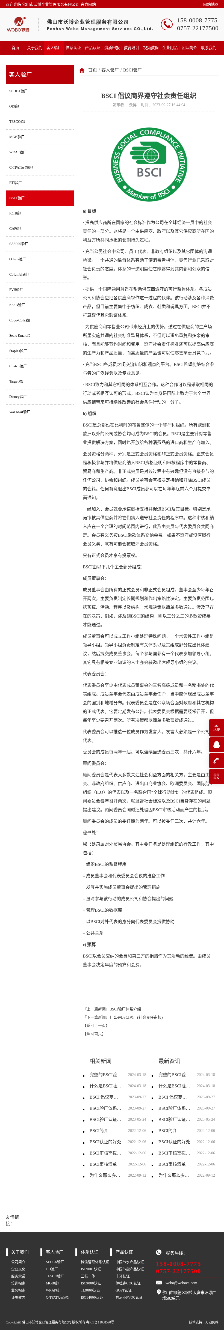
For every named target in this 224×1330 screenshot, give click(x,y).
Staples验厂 (18, 351)
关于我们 (34, 48)
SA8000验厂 (18, 244)
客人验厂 (54, 48)
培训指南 (18, 1283)
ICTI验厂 (16, 213)
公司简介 (18, 1262)
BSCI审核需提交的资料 (106, 1153)
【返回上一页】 (96, 1026)
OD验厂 (15, 106)
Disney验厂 (18, 397)
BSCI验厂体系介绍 (125, 1009)
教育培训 (131, 48)
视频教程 (150, 48)
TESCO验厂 (18, 122)
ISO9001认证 (91, 1269)
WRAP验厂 (17, 152)
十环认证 (123, 1276)
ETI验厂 (15, 183)
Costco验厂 (18, 366)
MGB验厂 (17, 137)
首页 (15, 48)
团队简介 (189, 48)
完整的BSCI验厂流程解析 (106, 1074)
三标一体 (88, 1276)
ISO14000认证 (92, 1297)
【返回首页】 (94, 1034)
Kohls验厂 (17, 305)
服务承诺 (18, 1276)
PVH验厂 (16, 290)
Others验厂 (17, 259)
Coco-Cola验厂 (21, 320)
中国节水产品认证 (130, 1262)
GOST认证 (124, 1290)
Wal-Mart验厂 (19, 412)
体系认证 (73, 48)
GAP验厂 (16, 229)
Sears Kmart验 (19, 336)
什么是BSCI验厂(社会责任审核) (136, 1017)
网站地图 (211, 4)
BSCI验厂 (17, 198)
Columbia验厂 (20, 274)
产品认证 (92, 48)
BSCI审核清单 (103, 1164)
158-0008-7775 (178, 1263)
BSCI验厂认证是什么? (106, 1119)
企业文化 (18, 1269)
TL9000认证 (90, 1290)
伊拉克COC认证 (128, 1283)
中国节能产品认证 (130, 1269)
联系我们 (208, 48)
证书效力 (18, 1297)
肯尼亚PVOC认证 (129, 1297)
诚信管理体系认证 (95, 1262)
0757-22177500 (178, 1271)
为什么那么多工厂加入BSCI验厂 (106, 1175)
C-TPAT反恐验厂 (22, 167)
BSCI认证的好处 (105, 1142)
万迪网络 (212, 1322)
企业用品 (170, 48)
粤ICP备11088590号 (100, 1322)
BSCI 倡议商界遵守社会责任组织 (106, 1097)
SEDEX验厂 (18, 91)
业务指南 (18, 1290)
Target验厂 (17, 381)
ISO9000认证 (91, 1283)
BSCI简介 (99, 1130)
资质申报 (112, 48)
